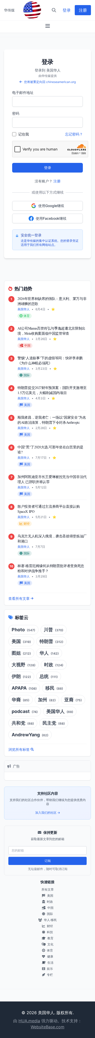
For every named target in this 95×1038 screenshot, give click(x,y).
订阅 (48, 861)
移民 (54, 688)
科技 (49, 932)
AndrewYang (30, 734)
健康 (49, 956)
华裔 (20, 699)
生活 (50, 962)
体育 (49, 950)
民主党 (54, 723)
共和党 (23, 723)
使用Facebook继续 (51, 218)
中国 (50, 908)
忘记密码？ (74, 134)
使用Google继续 (51, 205)
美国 (21, 641)
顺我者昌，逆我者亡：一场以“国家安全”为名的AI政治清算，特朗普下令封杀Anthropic (51, 420)
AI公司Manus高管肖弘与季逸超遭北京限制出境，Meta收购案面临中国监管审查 (51, 331)
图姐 (21, 653)
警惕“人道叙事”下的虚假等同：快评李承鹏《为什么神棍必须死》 (50, 360)
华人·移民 (50, 920)
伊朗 (21, 676)
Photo (23, 629)
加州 (47, 699)
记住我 (23, 134)
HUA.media (29, 1020)
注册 (83, 10)
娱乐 (49, 969)
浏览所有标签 (19, 749)
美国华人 (59, 711)
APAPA (24, 688)
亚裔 (73, 699)
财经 (49, 926)
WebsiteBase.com (47, 1026)
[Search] (54, 10)
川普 (53, 629)
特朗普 (51, 641)
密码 (15, 113)
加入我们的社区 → (47, 812)
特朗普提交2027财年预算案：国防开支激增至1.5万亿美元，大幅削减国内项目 (51, 390)
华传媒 (9, 10)
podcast (25, 711)
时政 (53, 664)
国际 (49, 914)
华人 (49, 653)
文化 (50, 944)
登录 (67, 10)
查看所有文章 (19, 598)
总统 (49, 676)
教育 (50, 938)
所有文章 (48, 889)
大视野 (23, 664)
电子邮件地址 (22, 92)
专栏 (49, 975)
